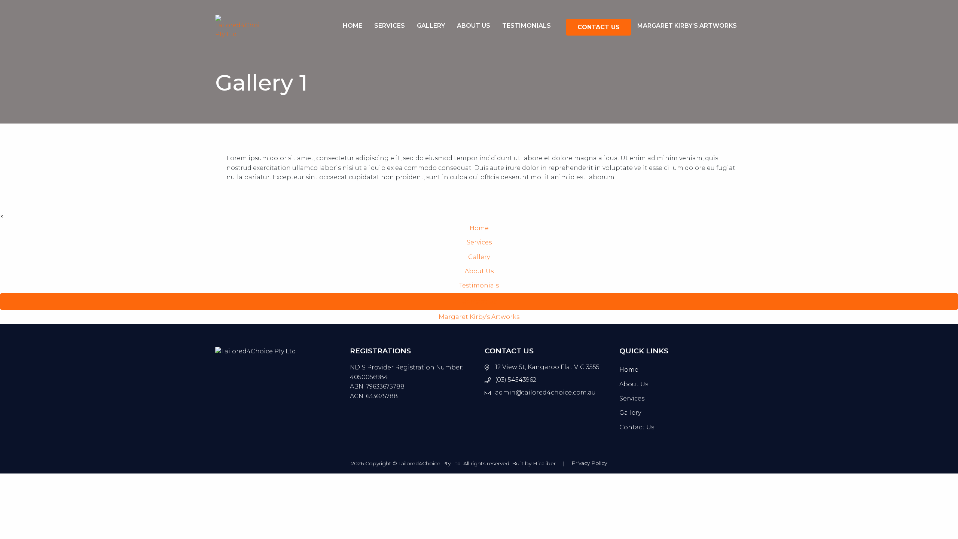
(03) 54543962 (515, 379)
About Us (473, 25)
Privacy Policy (589, 463)
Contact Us (598, 27)
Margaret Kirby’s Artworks (687, 25)
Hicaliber (544, 463)
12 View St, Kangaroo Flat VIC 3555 (547, 367)
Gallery (431, 25)
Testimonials (526, 25)
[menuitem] (352, 27)
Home (352, 25)
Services (389, 25)
